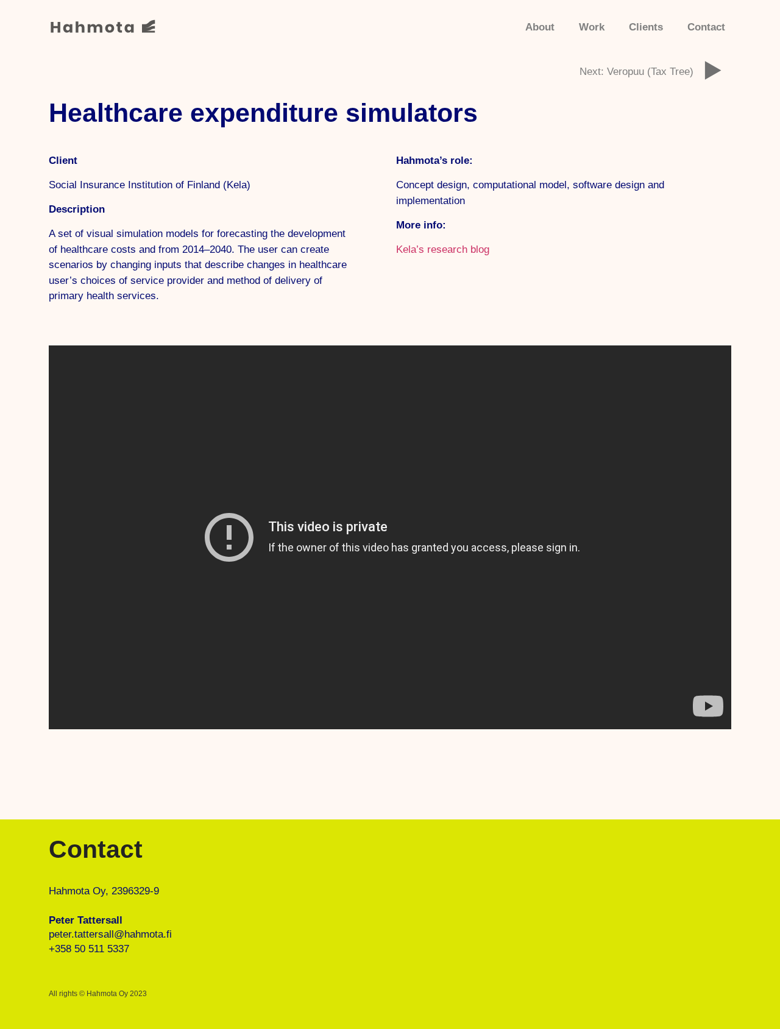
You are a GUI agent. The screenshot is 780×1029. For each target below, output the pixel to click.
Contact (706, 27)
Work (591, 27)
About (540, 27)
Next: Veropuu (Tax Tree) (636, 71)
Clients (646, 27)
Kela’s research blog (442, 249)
